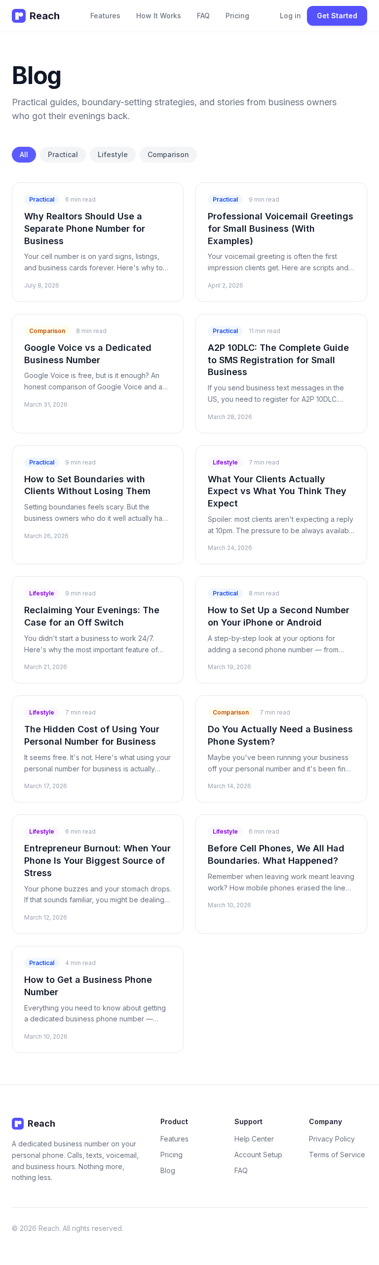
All (24, 154)
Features (105, 15)
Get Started (337, 15)
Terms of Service (337, 1154)
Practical (63, 154)
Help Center (254, 1139)
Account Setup (258, 1154)
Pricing (237, 15)
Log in (290, 15)
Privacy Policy (332, 1139)
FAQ (203, 15)
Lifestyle (113, 154)
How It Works (158, 15)
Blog (167, 1170)
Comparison (168, 154)
